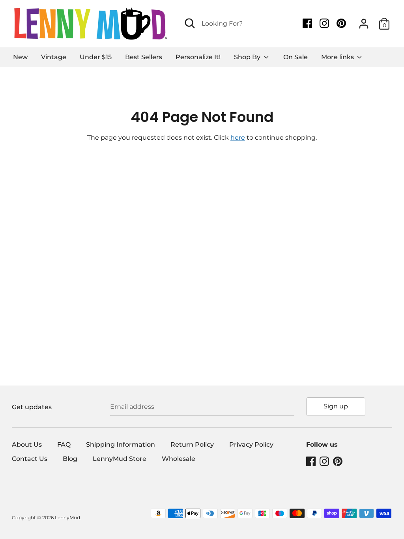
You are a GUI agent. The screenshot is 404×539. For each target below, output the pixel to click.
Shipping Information (120, 444)
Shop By (248, 57)
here (237, 137)
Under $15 (96, 57)
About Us (27, 444)
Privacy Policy (251, 444)
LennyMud (67, 517)
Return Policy (192, 444)
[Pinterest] (342, 23)
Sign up (336, 406)
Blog (70, 458)
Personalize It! (198, 57)
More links (338, 57)
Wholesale (178, 458)
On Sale (295, 57)
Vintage (53, 57)
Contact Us (29, 458)
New (20, 57)
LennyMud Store (119, 458)
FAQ (64, 444)
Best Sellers (143, 57)
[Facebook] (308, 23)
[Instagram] (325, 23)
